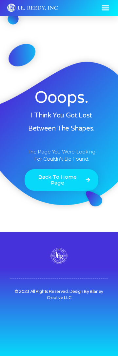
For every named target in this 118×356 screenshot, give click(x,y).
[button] (105, 8)
